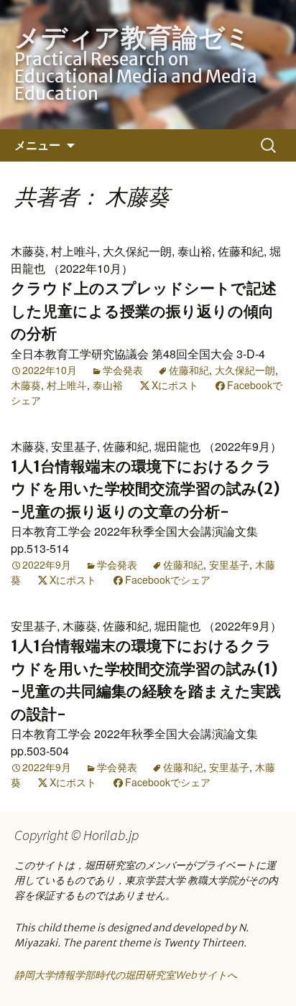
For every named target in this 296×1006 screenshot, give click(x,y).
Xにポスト (175, 385)
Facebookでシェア (168, 579)
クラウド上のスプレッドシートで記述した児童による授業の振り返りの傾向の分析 (144, 311)
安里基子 (229, 564)
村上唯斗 (67, 385)
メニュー (37, 145)
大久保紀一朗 (245, 370)
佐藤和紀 (189, 370)
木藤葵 (26, 385)
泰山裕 (108, 385)
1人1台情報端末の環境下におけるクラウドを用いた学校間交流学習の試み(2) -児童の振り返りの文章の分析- (145, 489)
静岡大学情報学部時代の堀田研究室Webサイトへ (125, 975)
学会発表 (123, 370)
